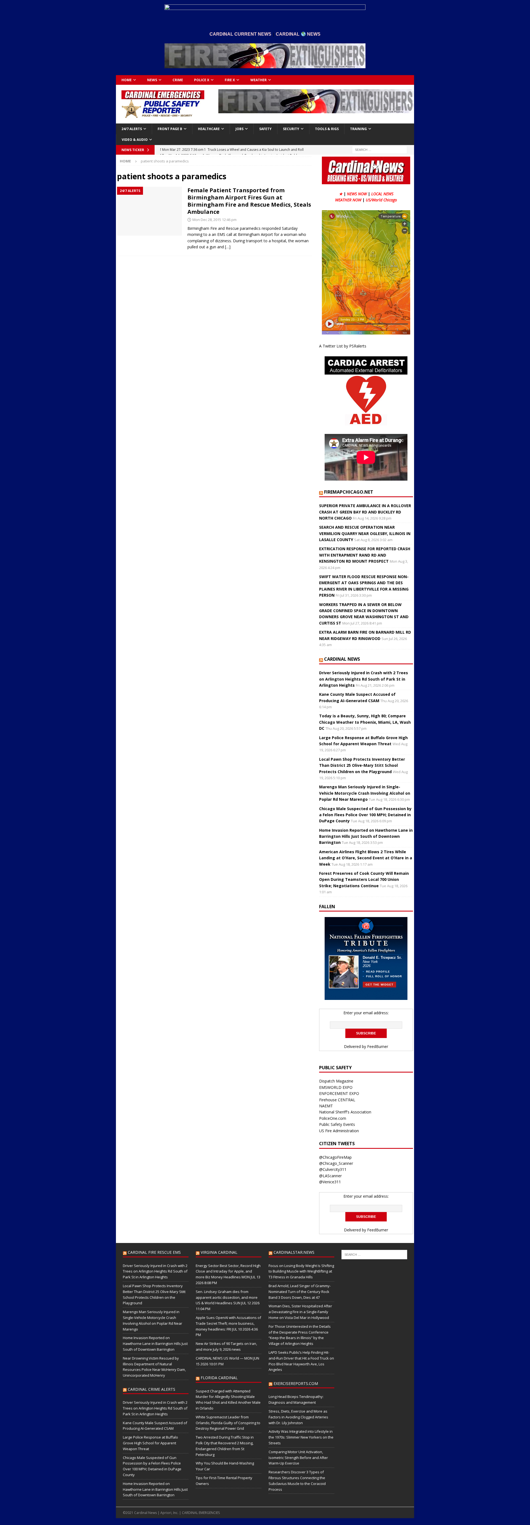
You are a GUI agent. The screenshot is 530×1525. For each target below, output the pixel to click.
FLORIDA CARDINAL (219, 1377)
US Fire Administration (339, 1130)
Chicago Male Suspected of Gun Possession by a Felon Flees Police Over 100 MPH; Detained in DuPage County (365, 815)
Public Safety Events (337, 1124)
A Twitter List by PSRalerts (342, 346)
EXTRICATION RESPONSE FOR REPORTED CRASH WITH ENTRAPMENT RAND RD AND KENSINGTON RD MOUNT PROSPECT (364, 555)
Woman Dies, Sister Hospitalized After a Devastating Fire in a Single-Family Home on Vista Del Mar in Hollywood (300, 1311)
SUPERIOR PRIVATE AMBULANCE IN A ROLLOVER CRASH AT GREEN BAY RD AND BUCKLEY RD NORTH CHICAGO (365, 512)
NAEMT (326, 1105)
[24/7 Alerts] (149, 211)
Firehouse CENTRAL (337, 1099)
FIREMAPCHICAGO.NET (348, 492)
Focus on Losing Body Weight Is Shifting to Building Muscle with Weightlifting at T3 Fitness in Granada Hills (301, 1271)
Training (358, 129)
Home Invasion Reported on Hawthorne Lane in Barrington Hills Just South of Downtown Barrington (366, 836)
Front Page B (170, 129)
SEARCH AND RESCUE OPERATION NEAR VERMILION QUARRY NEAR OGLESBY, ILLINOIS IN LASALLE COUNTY (364, 533)
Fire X (230, 80)
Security (291, 129)
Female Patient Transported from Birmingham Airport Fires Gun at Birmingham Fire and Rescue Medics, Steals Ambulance (249, 200)
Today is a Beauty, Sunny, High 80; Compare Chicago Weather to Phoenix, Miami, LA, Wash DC (365, 722)
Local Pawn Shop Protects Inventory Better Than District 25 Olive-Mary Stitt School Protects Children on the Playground (362, 765)
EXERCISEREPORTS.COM (296, 1383)
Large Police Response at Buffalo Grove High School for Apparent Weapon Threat (150, 1443)
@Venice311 (330, 1181)
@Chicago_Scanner (336, 1163)
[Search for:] (379, 149)
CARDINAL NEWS (342, 659)
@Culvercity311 (332, 1169)
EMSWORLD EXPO (336, 1087)
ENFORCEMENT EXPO (339, 1093)
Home (126, 80)
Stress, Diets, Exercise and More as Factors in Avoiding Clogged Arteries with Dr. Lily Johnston (298, 1417)
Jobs (239, 129)
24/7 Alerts (131, 129)
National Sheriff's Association (345, 1112)
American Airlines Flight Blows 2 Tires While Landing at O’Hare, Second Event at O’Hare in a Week (365, 858)
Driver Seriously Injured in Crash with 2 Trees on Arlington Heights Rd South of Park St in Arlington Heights (363, 679)
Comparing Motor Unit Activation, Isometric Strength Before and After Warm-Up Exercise (298, 1457)
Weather (258, 80)
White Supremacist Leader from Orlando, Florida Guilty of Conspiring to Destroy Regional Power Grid (228, 1423)
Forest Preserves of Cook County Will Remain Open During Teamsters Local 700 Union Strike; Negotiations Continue (364, 879)
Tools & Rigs (327, 129)
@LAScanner (330, 1175)
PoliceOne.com (332, 1118)
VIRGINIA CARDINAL (219, 1252)
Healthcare (209, 129)
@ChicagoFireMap (335, 1157)
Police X (201, 80)
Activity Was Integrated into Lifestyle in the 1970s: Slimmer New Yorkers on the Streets (301, 1437)
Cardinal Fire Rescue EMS (154, 1252)
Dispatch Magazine (336, 1081)
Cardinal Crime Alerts (151, 1389)
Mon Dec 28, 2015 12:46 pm (214, 219)
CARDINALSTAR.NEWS (294, 1252)
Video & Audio (135, 139)
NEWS (152, 80)
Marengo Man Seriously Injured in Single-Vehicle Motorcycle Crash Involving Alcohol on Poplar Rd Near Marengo (364, 793)
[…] (227, 246)
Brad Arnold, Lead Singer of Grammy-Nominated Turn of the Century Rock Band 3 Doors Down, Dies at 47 (300, 1291)
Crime (178, 80)
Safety (265, 129)
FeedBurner (377, 1046)
